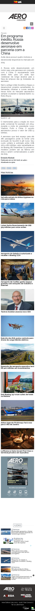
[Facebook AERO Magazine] (27, 28)
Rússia (9, 168)
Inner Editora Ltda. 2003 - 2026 (12, 602)
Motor (14, 168)
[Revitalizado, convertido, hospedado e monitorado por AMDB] (33, 608)
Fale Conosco (28, 602)
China (3, 168)
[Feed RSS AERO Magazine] (24, 28)
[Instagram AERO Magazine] (32, 28)
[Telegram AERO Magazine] (29, 28)
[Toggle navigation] (3, 28)
